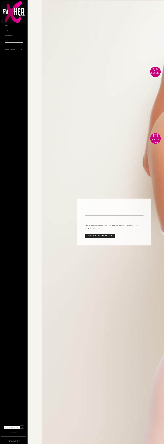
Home (6, 25)
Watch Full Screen (155, 141)
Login (6, 30)
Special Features (10, 49)
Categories (8, 40)
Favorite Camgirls (10, 45)
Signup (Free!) (9, 35)
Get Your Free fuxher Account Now (100, 235)
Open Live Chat (155, 73)
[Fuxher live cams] (13, 12)
